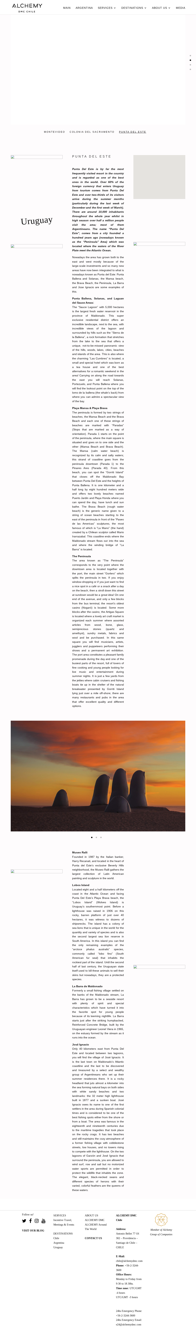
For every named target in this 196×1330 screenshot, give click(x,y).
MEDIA (180, 7)
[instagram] (38, 1221)
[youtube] (44, 1221)
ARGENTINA (84, 7)
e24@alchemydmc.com (128, 1324)
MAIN (67, 7)
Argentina (58, 1242)
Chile (56, 1238)
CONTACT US (93, 1238)
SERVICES (105, 7)
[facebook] (32, 1221)
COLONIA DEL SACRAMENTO (91, 132)
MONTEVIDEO (54, 132)
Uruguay (58, 1247)
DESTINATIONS (132, 7)
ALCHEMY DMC (95, 1220)
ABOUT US (159, 7)
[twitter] (25, 1221)
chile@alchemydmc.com (129, 1261)
